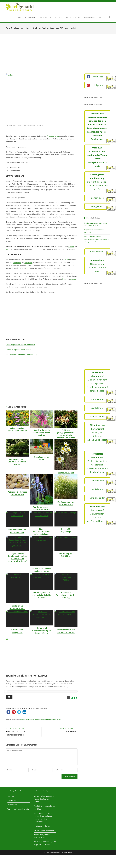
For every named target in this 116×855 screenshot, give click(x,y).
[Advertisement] (58, 56)
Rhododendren (53, 136)
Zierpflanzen (45, 719)
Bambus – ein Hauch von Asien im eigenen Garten (17, 462)
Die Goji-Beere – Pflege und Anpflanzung (21, 355)
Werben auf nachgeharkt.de (18, 809)
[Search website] (109, 17)
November (28, 262)
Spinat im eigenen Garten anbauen (19, 350)
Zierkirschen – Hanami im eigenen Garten (41, 570)
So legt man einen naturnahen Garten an (17, 429)
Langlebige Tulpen (66, 472)
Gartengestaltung (26, 719)
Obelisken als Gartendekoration (17, 607)
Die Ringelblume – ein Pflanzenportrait (17, 531)
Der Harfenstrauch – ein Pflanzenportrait (41, 508)
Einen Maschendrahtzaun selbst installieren (41, 531)
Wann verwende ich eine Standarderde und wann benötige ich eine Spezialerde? (96, 239)
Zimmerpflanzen (56, 719)
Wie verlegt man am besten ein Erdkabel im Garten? (41, 595)
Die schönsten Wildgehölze (17, 631)
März (67, 260)
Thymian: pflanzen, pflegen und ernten (20, 345)
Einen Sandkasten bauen (41, 458)
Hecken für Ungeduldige (65, 530)
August (73, 279)
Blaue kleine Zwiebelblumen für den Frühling (66, 595)
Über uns (10, 796)
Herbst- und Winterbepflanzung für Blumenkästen (41, 630)
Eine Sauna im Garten (42, 826)
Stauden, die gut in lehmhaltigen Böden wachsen (41, 433)
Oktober (71, 246)
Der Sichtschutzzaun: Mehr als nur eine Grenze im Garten (44, 799)
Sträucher (36, 719)
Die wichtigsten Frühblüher (65, 554)
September (17, 262)
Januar (64, 279)
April (7, 249)
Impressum (11, 800)
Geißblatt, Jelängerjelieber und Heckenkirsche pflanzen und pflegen (66, 434)
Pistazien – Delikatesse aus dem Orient (17, 493)
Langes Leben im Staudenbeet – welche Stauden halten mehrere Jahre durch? (17, 557)
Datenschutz (12, 805)
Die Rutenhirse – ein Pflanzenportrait (66, 503)
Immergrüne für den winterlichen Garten (66, 631)
